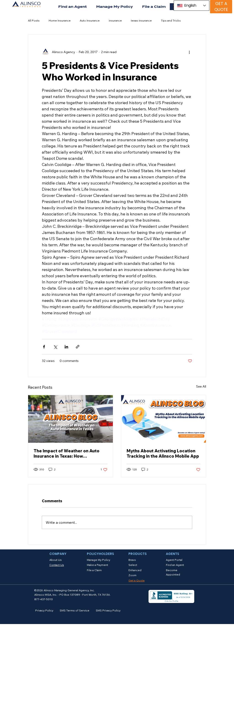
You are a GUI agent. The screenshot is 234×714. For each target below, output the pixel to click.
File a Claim (94, 570)
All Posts (34, 20)
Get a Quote (136, 580)
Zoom (132, 575)
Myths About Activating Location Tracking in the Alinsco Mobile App (163, 453)
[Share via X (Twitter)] (55, 347)
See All (201, 386)
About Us (55, 560)
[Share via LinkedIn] (66, 347)
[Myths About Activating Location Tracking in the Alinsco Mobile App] (163, 419)
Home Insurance (60, 20)
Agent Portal (174, 560)
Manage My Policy (98, 560)
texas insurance (141, 20)
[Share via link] (77, 347)
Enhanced (134, 570)
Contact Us (56, 565)
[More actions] (189, 52)
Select (132, 565)
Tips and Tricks (171, 20)
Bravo (132, 560)
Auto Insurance (90, 20)
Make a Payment (97, 565)
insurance (115, 20)
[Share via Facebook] (44, 347)
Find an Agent (175, 565)
